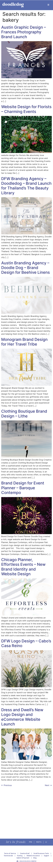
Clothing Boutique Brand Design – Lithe (24, 413)
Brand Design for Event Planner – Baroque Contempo (22, 488)
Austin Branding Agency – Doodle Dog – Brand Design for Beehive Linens (25, 268)
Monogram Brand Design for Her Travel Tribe (24, 342)
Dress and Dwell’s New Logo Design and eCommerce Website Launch (22, 716)
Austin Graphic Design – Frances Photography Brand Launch (23, 32)
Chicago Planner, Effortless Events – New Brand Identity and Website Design (23, 566)
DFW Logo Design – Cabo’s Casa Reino (26, 643)
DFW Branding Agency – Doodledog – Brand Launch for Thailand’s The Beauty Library (26, 185)
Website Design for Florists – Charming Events (26, 109)
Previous (6, 785)
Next (48, 785)
